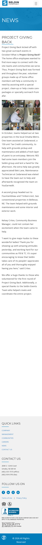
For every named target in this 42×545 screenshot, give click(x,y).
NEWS (4, 446)
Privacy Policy (21, 498)
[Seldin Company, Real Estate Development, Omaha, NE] (10, 512)
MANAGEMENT (8, 434)
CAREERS (5, 442)
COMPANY (6, 430)
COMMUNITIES (7, 438)
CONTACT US (7, 449)
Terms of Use (7, 498)
